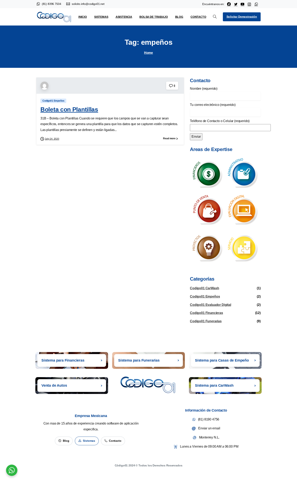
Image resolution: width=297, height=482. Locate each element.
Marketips (157, 470)
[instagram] (249, 4)
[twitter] (235, 4)
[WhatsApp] (256, 4)
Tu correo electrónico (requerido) (213, 104)
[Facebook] (228, 4)
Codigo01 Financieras (206, 313)
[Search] (215, 17)
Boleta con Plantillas (69, 109)
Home (148, 52)
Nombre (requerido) (203, 88)
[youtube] (242, 4)
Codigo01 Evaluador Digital (210, 304)
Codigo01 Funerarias (206, 321)
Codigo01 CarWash (204, 288)
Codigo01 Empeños (205, 296)
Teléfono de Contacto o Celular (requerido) (220, 121)
